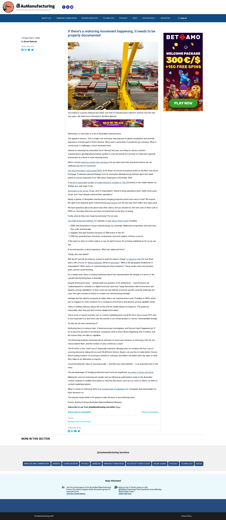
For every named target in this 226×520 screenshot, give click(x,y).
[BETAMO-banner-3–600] (183, 110)
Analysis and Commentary (79, 421)
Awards (56, 464)
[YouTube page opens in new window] (71, 7)
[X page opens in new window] (64, 7)
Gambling (96, 464)
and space (114, 263)
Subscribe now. (125, 494)
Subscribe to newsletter (79, 412)
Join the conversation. (76, 494)
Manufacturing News (114, 464)
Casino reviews (70, 464)
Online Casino (159, 464)
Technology (187, 464)
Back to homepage (150, 412)
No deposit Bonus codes (138, 464)
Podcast (173, 464)
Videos (199, 464)
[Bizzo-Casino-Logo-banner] (113, 126)
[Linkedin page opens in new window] (67, 7)
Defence (85, 464)
